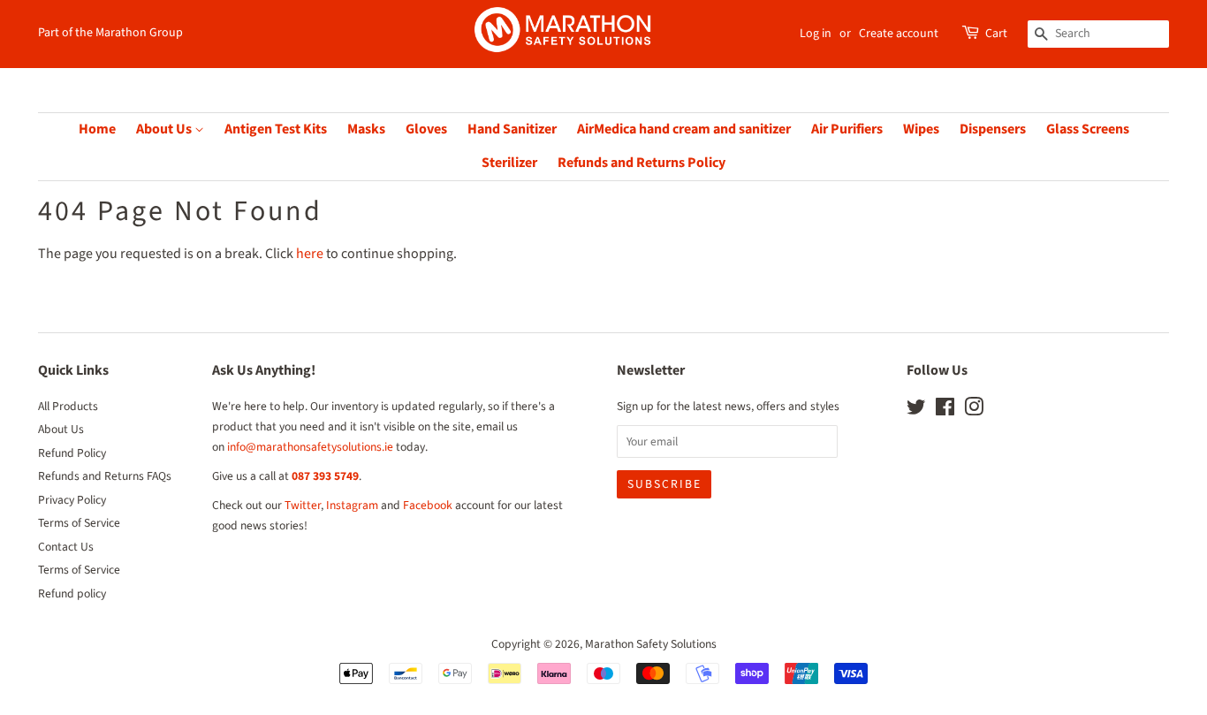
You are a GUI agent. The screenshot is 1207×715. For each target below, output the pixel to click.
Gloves (426, 129)
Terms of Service (79, 522)
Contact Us (66, 546)
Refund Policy (72, 453)
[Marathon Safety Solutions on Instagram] (973, 410)
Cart (996, 33)
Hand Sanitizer (512, 129)
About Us (165, 129)
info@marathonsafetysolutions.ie (310, 446)
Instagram (352, 505)
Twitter (303, 505)
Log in (815, 33)
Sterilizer (509, 162)
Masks (366, 129)
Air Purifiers (847, 129)
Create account (898, 33)
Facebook (427, 505)
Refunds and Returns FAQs (104, 476)
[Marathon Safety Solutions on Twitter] (916, 410)
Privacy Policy (72, 499)
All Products (68, 406)
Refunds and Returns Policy (641, 162)
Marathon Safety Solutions (651, 643)
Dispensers (993, 129)
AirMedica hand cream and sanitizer (684, 129)
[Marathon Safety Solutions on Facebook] (945, 410)
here (309, 253)
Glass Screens (1087, 129)
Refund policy (72, 593)
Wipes (921, 129)
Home (97, 129)
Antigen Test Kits (275, 129)
